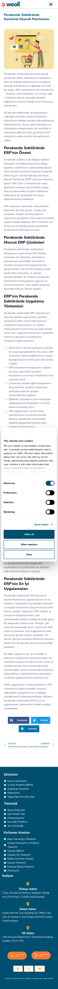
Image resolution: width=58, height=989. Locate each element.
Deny (29, 554)
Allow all (29, 534)
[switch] (50, 492)
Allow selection (29, 544)
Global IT (28, 978)
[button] (50, 4)
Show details (41, 524)
